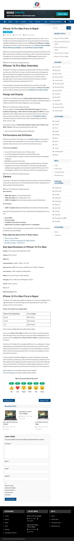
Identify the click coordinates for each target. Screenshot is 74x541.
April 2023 (57, 100)
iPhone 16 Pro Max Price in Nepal (62, 43)
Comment (8, 443)
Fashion (10, 21)
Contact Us (58, 235)
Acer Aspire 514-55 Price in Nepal (10, 423)
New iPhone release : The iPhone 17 (15, 243)
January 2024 (59, 80)
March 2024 (58, 73)
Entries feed (58, 168)
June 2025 (58, 67)
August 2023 (58, 90)
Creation (57, 121)
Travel (30, 21)
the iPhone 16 (33, 90)
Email (7, 468)
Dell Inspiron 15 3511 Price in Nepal (25, 412)
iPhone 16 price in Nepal (12, 238)
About (56, 232)
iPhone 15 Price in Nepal (61, 56)
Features (37, 21)
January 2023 (59, 104)
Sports (56, 141)
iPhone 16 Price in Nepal (61, 53)
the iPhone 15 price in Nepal (34, 47)
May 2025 (57, 70)
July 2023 (57, 94)
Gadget (57, 131)
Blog (45, 21)
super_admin (18, 35)
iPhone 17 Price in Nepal (45, 400)
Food (56, 128)
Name (7, 461)
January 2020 (59, 110)
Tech (16, 21)
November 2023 (59, 87)
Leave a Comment (29, 35)
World (56, 155)
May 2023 (57, 97)
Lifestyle (23, 21)
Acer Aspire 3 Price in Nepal (41, 423)
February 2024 (59, 77)
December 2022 (59, 107)
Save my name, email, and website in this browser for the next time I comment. (10, 490)
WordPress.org (59, 175)
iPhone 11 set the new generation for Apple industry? (20, 240)
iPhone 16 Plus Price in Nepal (10, 400)
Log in (56, 165)
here (33, 131)
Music (56, 138)
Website (7, 476)
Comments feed (59, 172)
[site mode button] (66, 22)
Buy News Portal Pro (55, 21)
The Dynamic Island (39, 116)
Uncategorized (7, 32)
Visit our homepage (8, 373)
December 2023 (59, 83)
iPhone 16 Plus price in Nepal (11, 47)
